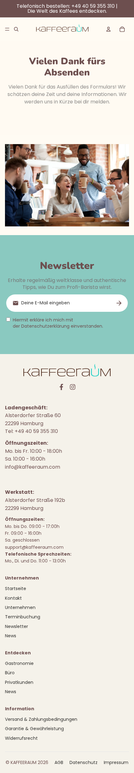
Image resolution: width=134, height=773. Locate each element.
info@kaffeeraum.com (32, 467)
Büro (10, 673)
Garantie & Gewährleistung (34, 728)
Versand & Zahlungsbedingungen (41, 719)
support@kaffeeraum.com (34, 547)
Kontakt (13, 598)
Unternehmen (20, 607)
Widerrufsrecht (21, 738)
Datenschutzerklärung (45, 326)
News (10, 636)
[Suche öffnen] (16, 29)
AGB (59, 762)
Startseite (15, 588)
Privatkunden (19, 682)
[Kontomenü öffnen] (108, 29)
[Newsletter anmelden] (119, 303)
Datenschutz (83, 762)
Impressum (116, 762)
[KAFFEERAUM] (62, 29)
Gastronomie (19, 663)
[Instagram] (72, 387)
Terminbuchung (22, 617)
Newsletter (16, 626)
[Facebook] (61, 387)
